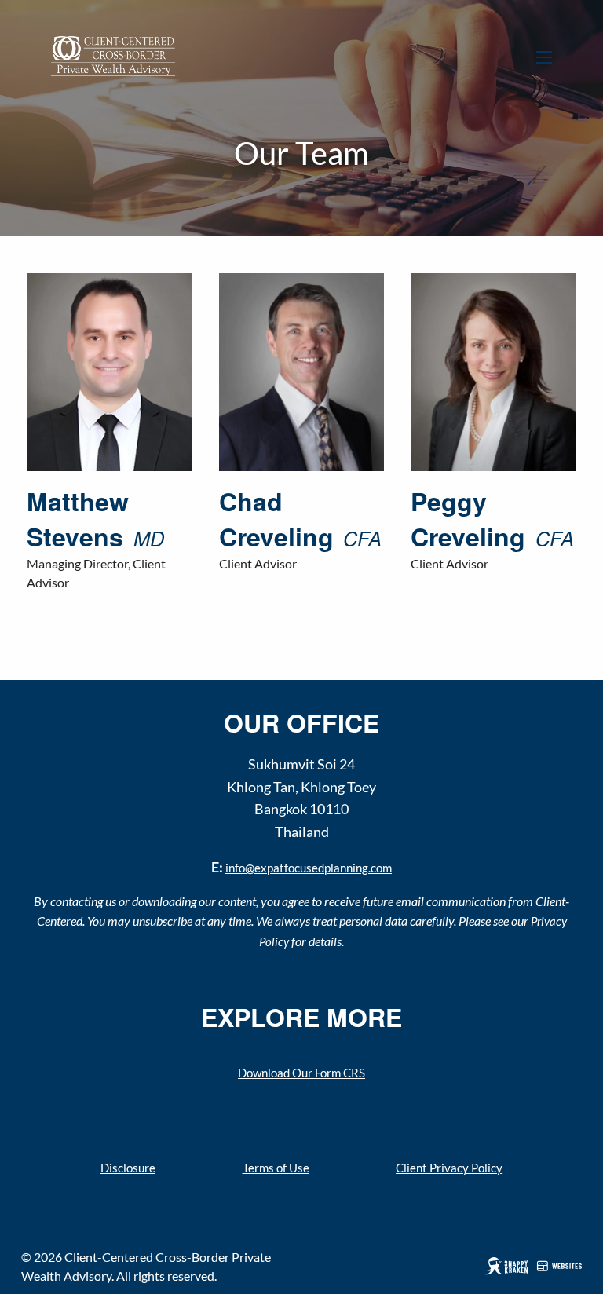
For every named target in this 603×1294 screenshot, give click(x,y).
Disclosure (127, 1168)
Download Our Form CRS (301, 1073)
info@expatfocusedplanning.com (308, 868)
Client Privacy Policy (449, 1168)
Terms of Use (276, 1168)
